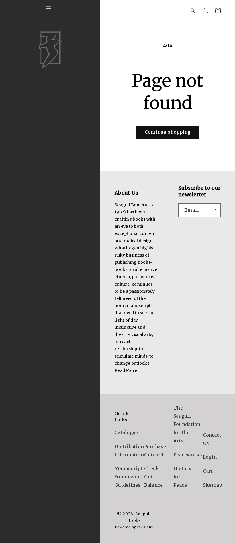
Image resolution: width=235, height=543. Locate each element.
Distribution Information (129, 451)
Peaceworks (187, 455)
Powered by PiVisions (134, 527)
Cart (208, 471)
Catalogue (126, 432)
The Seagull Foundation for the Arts (187, 424)
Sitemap (212, 485)
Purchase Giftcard (155, 451)
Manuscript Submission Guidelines (129, 477)
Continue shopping (168, 132)
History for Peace (182, 477)
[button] (48, 6)
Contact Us (212, 439)
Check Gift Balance (153, 477)
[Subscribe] (214, 210)
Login (210, 457)
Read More (126, 370)
